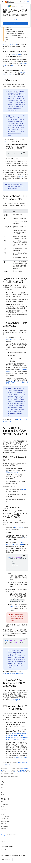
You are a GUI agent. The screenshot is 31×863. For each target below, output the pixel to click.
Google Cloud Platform (7, 846)
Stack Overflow (5, 818)
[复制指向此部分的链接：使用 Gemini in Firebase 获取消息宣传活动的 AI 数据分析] (4, 437)
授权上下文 (14, 606)
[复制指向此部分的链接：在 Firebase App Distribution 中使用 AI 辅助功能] (18, 686)
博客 (2, 801)
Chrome (3, 841)
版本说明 (3, 823)
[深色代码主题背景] (24, 152)
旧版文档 (3, 829)
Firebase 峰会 (4, 804)
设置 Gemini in (10, 44)
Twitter (3, 806)
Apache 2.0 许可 (23, 770)
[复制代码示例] (26, 152)
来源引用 (21, 176)
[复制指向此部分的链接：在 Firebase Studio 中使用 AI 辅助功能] (23, 709)
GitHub (3, 794)
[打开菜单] (2, 2)
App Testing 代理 (15, 700)
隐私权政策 (8, 855)
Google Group (5, 821)
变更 (22, 614)
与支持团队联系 (5, 816)
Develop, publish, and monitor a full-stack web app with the (17, 737)
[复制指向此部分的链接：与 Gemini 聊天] (21, 81)
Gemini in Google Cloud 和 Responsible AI (15, 413)
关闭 (15, 19)
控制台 (16, 54)
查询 (23, 538)
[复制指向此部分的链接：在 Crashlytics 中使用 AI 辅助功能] (18, 326)
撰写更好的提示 (18, 184)
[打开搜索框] (21, 2)
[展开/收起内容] (10, 27)
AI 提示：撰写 (16, 133)
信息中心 (12, 339)
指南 (2, 784)
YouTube (3, 809)
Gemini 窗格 (14, 65)
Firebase (3, 844)
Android (3, 839)
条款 (2, 855)
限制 (15, 667)
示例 (2, 789)
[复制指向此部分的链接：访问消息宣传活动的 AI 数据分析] (11, 460)
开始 (15, 24)
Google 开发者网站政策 (19, 771)
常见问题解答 (4, 826)
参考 (2, 787)
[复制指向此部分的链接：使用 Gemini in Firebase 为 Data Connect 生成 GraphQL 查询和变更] (21, 517)
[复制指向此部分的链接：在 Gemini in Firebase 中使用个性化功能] (25, 282)
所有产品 (3, 849)
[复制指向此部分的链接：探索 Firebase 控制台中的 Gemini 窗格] (24, 199)
